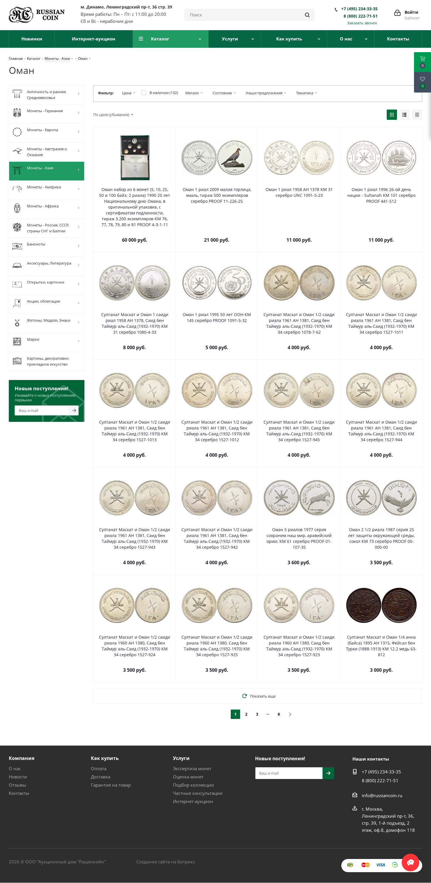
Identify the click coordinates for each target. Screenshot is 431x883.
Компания (21, 758)
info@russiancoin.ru (382, 795)
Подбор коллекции (193, 785)
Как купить (105, 758)
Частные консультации (198, 793)
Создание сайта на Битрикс (165, 862)
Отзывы (17, 785)
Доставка (100, 777)
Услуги (181, 758)
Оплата (98, 768)
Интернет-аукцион (193, 801)
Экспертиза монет (192, 768)
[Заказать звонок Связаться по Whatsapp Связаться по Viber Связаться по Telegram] (410, 859)
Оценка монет (188, 777)
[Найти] (307, 15)
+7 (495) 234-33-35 (359, 8)
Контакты (19, 793)
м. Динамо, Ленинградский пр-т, (126, 7)
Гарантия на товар (111, 785)
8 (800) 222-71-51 (361, 16)
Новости (18, 777)
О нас (15, 768)
